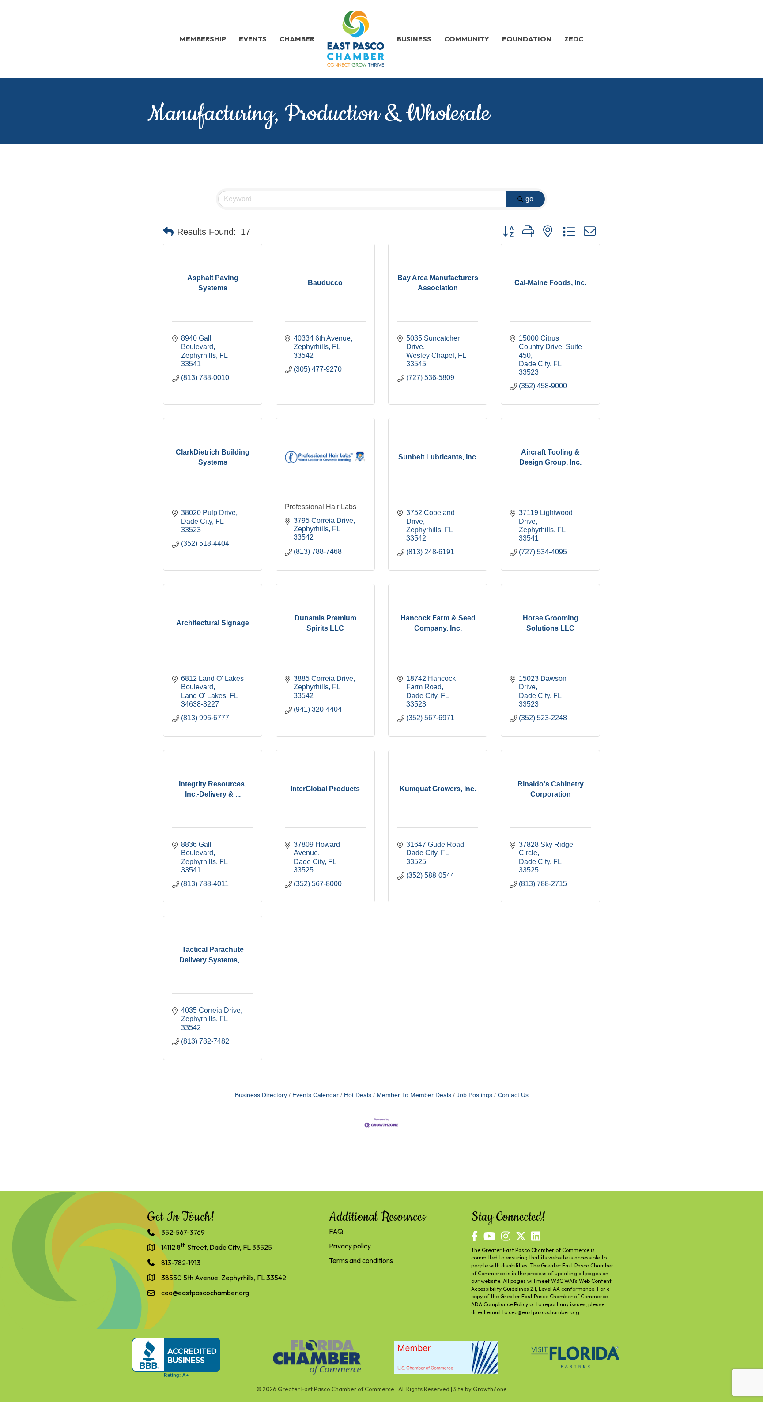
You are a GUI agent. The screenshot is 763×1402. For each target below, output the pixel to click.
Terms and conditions (361, 1260)
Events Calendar (315, 1095)
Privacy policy (350, 1245)
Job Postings (474, 1095)
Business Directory (261, 1095)
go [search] (529, 199)
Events (253, 38)
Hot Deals (357, 1095)
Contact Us (513, 1095)
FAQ (336, 1231)
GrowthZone (490, 1388)
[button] (168, 232)
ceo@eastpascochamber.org (544, 1312)
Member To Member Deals (414, 1095)
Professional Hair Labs (320, 507)
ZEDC (573, 38)
